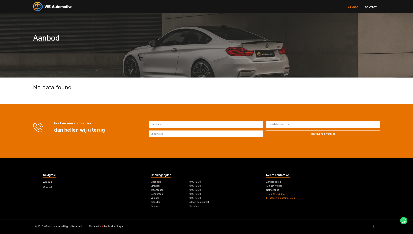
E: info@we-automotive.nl (281, 198)
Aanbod (47, 182)
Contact (47, 187)
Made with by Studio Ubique (106, 226)
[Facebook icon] (373, 226)
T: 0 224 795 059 (275, 193)
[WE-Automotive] (52, 6)
